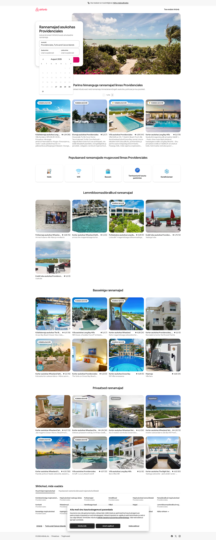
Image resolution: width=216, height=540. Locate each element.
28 (61, 87)
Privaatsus (55, 536)
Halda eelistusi (134, 526)
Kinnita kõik (82, 526)
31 (43, 91)
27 (56, 87)
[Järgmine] (112, 95)
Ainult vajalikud (108, 526)
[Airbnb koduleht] (41, 9)
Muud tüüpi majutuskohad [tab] (45, 491)
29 (65, 87)
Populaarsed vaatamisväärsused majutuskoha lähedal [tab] (79, 491)
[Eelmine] (104, 95)
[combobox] (59, 45)
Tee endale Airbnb (171, 9)
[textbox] (49, 52)
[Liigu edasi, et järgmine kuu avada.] (69, 59)
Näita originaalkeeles (120, 3)
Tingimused (65, 536)
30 (69, 87)
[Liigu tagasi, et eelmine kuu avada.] (43, 59)
